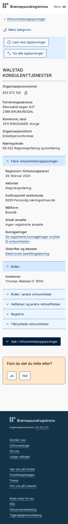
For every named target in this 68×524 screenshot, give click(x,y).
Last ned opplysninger (29, 42)
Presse (14, 480)
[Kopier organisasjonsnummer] (26, 93)
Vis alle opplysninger (28, 53)
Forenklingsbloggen (22, 475)
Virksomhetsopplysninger (26, 19)
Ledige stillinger (20, 456)
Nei (25, 376)
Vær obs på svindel (22, 469)
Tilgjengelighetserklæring (26, 515)
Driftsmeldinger (19, 445)
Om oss (15, 451)
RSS (12, 504)
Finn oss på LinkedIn (23, 486)
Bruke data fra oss (22, 498)
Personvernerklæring (23, 509)
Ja (11, 376)
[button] (60, 6)
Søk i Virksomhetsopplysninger (34, 341)
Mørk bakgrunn (19, 29)
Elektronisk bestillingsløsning (27, 253)
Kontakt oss (18, 440)
